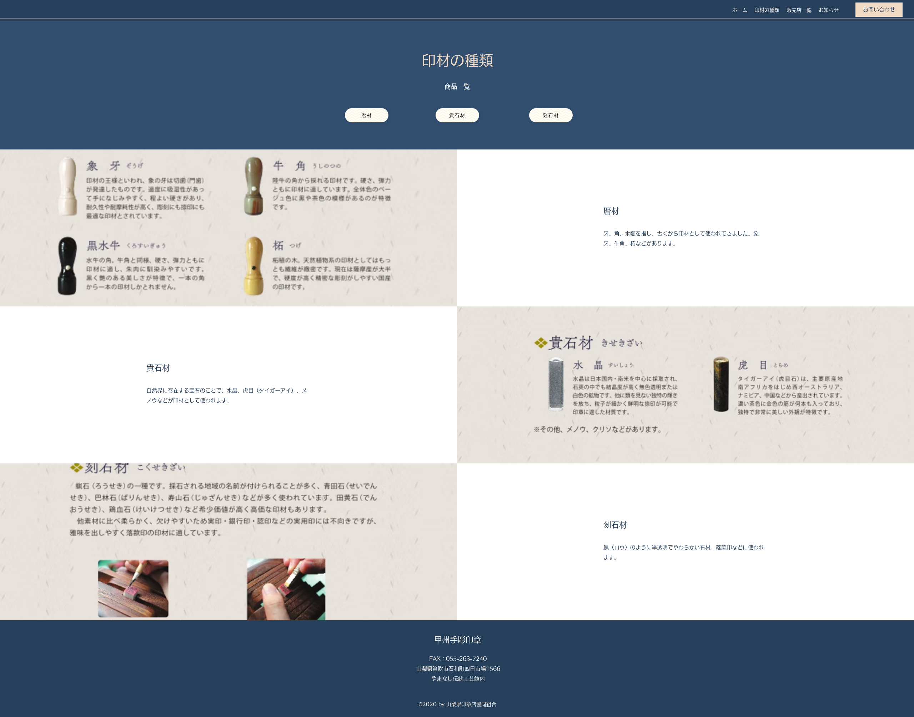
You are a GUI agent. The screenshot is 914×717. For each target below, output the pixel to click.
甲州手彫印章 (457, 640)
